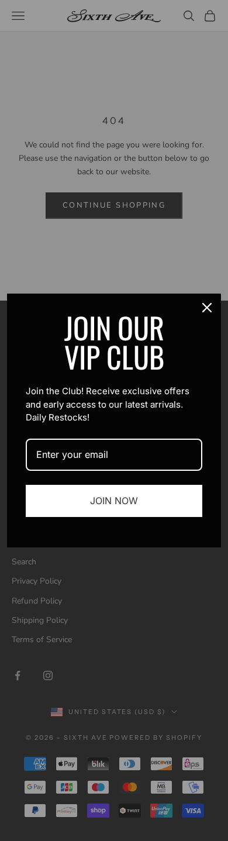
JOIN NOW (114, 500)
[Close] (207, 308)
